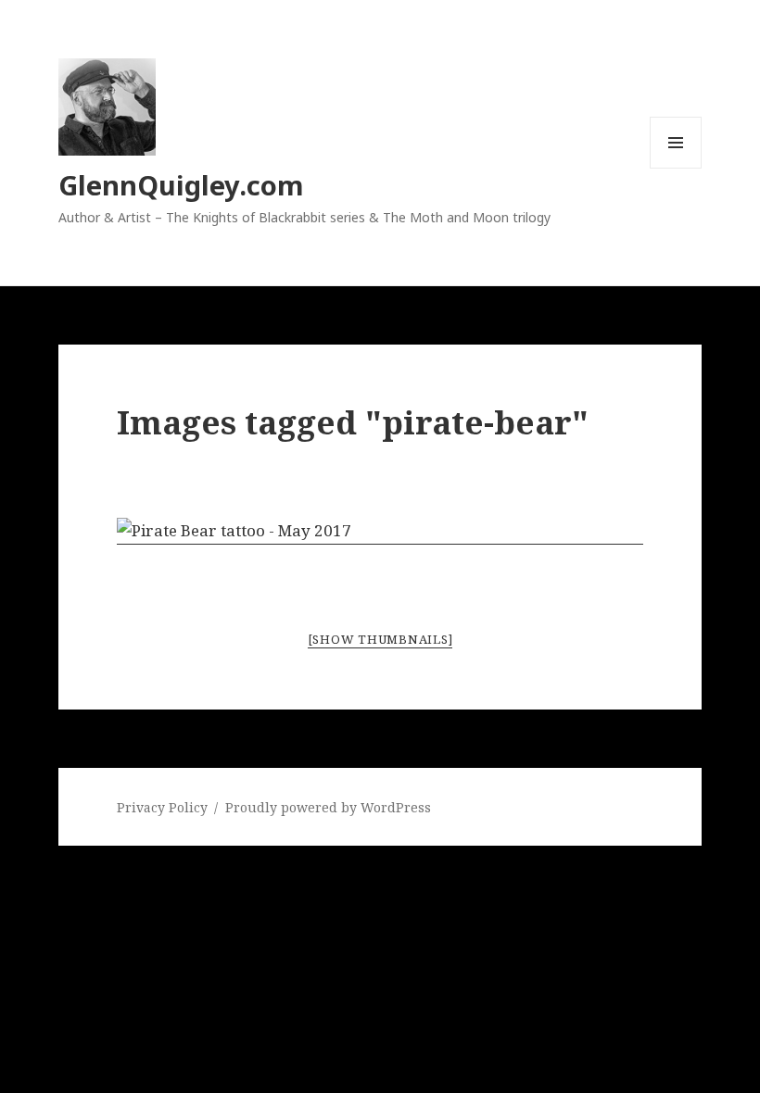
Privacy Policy (162, 807)
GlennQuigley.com (181, 185)
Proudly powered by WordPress (328, 807)
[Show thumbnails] (380, 639)
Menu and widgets (676, 168)
